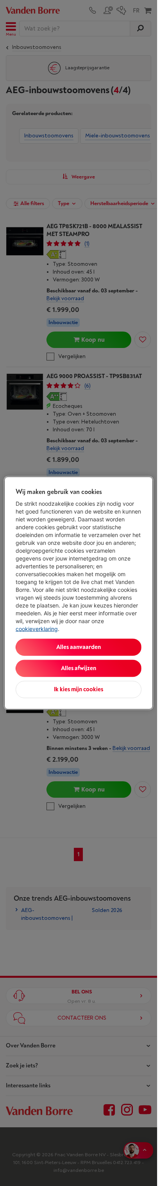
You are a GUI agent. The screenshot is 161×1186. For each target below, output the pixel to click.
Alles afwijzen (78, 668)
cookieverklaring (37, 628)
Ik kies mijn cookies (78, 689)
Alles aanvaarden (78, 647)
